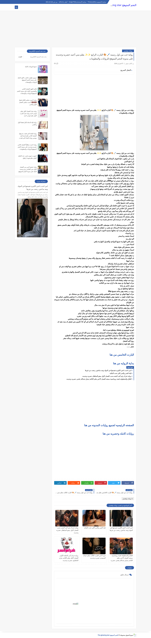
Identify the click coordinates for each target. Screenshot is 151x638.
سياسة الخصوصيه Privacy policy (97, 2)
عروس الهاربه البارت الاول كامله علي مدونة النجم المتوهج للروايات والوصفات (27, 80)
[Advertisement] (75, 30)
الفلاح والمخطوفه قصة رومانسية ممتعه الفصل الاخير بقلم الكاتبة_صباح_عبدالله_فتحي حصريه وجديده (99, 379)
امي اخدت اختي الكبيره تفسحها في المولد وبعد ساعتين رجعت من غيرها (108, 370)
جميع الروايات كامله (31, 67)
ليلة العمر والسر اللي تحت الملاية (120, 373)
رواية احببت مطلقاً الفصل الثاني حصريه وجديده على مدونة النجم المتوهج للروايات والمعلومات (27, 147)
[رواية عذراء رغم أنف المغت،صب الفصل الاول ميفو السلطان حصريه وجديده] (66, 518)
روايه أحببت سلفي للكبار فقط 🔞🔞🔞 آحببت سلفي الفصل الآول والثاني (28, 102)
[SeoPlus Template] (134, 635)
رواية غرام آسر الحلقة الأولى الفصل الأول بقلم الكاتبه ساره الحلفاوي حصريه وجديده (68, 557)
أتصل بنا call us (63, 2)
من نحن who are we (51, 2)
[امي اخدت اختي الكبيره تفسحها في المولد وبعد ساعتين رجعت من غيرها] (121, 518)
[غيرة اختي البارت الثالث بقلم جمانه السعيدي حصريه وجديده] (94, 546)
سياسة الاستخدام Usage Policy (77, 2)
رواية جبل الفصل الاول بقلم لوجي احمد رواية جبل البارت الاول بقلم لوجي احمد (28, 113)
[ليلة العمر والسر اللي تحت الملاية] (94, 518)
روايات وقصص (128, 51)
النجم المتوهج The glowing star (119, 5)
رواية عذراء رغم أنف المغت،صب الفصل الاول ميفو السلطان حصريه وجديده (106, 376)
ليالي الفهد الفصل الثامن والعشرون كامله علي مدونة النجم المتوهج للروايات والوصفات (27, 91)
